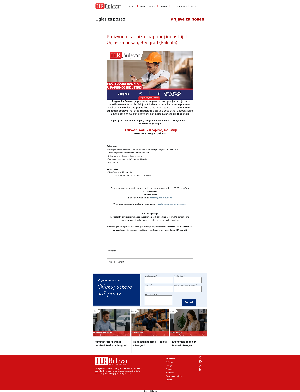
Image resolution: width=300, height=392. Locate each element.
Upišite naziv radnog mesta (184, 285)
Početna (169, 362)
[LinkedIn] (200, 369)
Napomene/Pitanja (152, 294)
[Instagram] (200, 357)
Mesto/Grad (178, 276)
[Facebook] (200, 361)
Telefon (148, 285)
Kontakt (169, 379)
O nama (169, 369)
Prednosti (170, 372)
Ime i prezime (150, 276)
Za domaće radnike (171, 376)
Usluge (169, 365)
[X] (200, 365)
